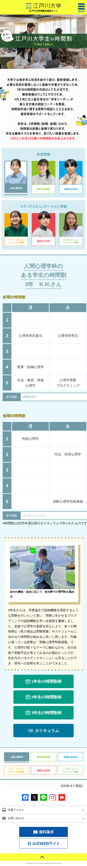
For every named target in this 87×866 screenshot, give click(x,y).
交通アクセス (16, 809)
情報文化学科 (43, 770)
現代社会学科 (43, 757)
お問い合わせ (16, 818)
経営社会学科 (70, 757)
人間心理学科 (16, 757)
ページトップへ (43, 857)
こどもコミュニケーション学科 (70, 770)
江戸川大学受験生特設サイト (43, 10)
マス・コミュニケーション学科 (16, 770)
